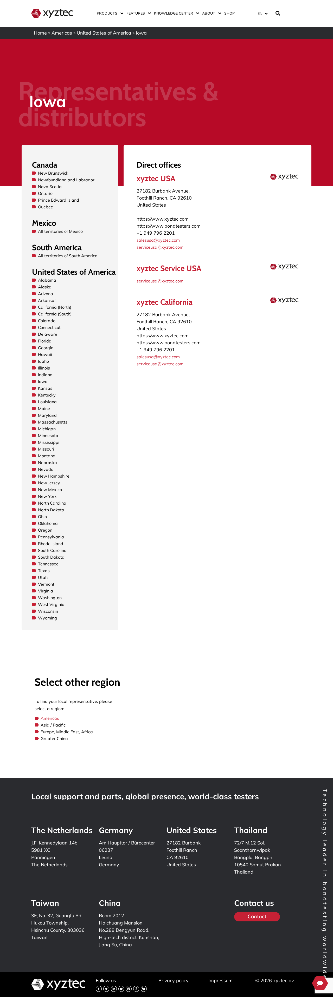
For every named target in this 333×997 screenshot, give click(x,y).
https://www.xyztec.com (163, 219)
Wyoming (47, 617)
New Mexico (50, 489)
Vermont (46, 584)
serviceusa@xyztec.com (160, 247)
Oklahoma (48, 523)
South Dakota (51, 557)
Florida (45, 341)
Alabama (47, 280)
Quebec (45, 206)
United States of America (104, 33)
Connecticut (49, 327)
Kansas (45, 388)
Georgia (46, 347)
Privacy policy (173, 980)
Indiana (45, 374)
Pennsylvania (51, 536)
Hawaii (45, 354)
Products (107, 13)
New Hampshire (53, 476)
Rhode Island (50, 543)
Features (135, 13)
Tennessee (48, 563)
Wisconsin (48, 611)
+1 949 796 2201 (156, 233)
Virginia (45, 590)
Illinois (44, 368)
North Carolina (52, 503)
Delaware (47, 334)
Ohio (42, 516)
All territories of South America (68, 255)
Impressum (220, 980)
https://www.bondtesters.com (169, 226)
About (208, 13)
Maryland (47, 415)
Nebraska (47, 462)
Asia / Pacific (53, 725)
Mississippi (48, 442)
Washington (50, 597)
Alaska (45, 286)
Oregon (45, 530)
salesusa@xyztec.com (158, 240)
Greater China (54, 738)
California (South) (55, 313)
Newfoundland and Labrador (66, 179)
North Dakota (51, 509)
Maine (44, 408)
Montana (46, 455)
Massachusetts (52, 422)
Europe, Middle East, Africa (67, 731)
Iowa (43, 381)
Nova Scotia (50, 186)
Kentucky (47, 395)
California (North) (54, 307)
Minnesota (48, 435)
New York (47, 496)
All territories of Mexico (60, 231)
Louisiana (47, 401)
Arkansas (47, 300)
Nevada (46, 469)
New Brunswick (53, 173)
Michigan (47, 428)
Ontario (45, 193)
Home (40, 33)
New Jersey (49, 482)
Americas (62, 33)
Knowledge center (173, 13)
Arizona (45, 293)
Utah (43, 577)
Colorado (46, 320)
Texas (44, 570)
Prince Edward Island (58, 200)
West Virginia (51, 604)
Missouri (46, 449)
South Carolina (52, 550)
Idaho (43, 361)
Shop (229, 13)
